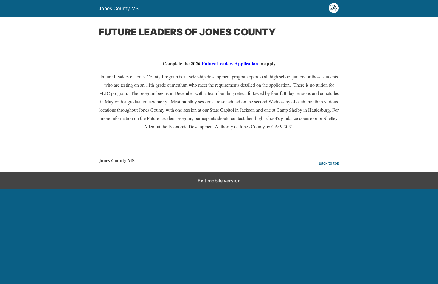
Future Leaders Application (230, 63)
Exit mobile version (219, 181)
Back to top (329, 163)
